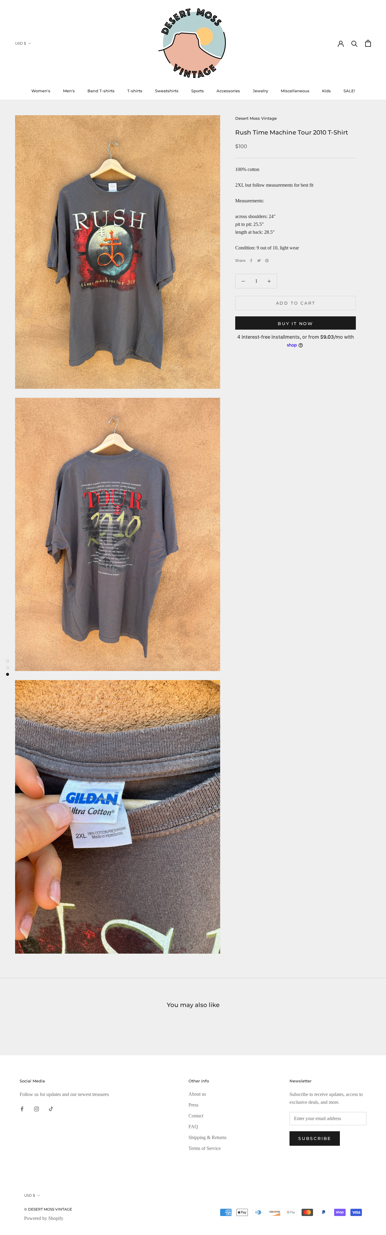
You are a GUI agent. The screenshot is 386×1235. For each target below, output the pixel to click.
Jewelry (260, 90)
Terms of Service (204, 1148)
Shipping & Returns (207, 1137)
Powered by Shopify (43, 1218)
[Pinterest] (267, 260)
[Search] (354, 43)
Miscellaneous (295, 90)
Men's (69, 90)
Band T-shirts (101, 90)
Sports (197, 90)
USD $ (20, 43)
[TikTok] (51, 1108)
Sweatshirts (167, 90)
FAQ (193, 1126)
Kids (326, 90)
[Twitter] (259, 260)
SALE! (349, 90)
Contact (195, 1115)
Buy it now (295, 323)
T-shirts (134, 90)
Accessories (228, 90)
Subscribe (314, 1138)
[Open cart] (368, 43)
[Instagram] (36, 1108)
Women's (40, 90)
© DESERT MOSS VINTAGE (48, 1209)
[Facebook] (251, 260)
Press (193, 1104)
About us (197, 1094)
